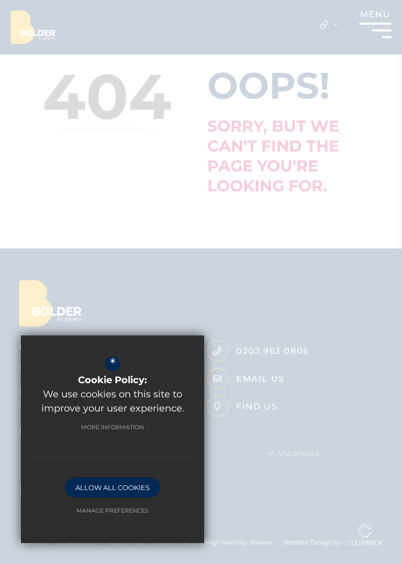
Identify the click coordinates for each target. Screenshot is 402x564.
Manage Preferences (112, 510)
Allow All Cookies (112, 487)
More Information (112, 427)
